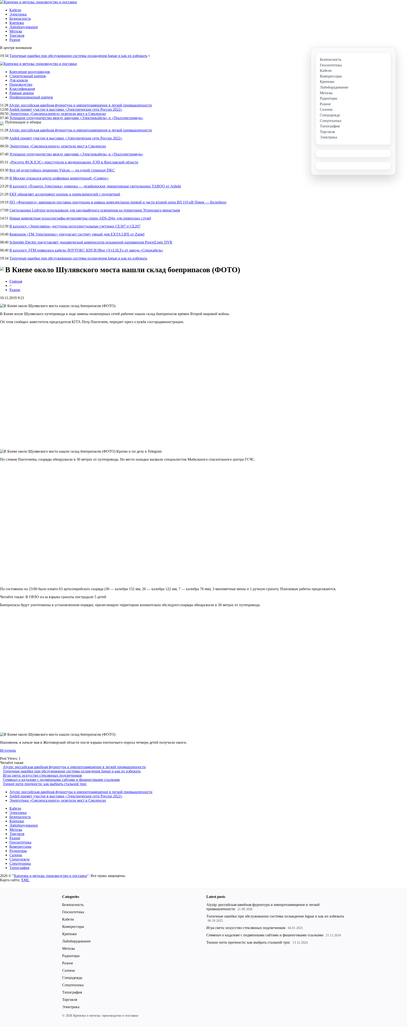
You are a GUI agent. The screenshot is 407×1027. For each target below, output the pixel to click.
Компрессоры (20, 846)
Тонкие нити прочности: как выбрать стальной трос (45, 784)
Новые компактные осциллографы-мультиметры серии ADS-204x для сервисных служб (80, 218)
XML (25, 880)
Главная (15, 281)
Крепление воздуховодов (29, 72)
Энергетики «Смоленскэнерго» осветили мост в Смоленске (57, 114)
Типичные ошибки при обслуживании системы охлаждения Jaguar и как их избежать (78, 56)
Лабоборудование (23, 27)
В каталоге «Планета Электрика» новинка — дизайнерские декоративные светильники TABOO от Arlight (95, 186)
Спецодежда (19, 859)
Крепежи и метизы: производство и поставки (50, 876)
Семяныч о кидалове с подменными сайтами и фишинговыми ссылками (61, 780)
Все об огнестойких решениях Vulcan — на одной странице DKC (62, 170)
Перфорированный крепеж (31, 97)
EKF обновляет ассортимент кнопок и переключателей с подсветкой (64, 194)
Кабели (15, 10)
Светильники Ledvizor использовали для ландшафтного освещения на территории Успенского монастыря (94, 210)
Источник (8, 750)
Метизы (15, 31)
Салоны (15, 855)
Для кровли (18, 80)
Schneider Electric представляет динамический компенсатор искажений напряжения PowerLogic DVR (90, 242)
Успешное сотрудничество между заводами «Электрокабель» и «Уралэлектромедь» (76, 118)
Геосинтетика (20, 842)
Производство (20, 84)
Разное (14, 40)
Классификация (22, 89)
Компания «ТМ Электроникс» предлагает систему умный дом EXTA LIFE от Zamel (76, 234)
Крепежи (16, 23)
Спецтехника (20, 863)
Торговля (16, 35)
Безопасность (20, 18)
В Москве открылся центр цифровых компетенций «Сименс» (59, 178)
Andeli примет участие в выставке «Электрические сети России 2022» (65, 109)
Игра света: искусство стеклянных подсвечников (42, 775)
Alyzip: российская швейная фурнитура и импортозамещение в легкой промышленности (80, 105)
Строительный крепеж (27, 76)
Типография (19, 868)
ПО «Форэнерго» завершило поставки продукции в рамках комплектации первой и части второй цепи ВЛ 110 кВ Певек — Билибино (117, 202)
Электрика (18, 14)
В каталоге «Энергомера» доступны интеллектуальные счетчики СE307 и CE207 (74, 226)
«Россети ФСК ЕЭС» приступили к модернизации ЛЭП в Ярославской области (73, 162)
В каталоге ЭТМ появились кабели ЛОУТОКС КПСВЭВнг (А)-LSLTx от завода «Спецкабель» (86, 250)
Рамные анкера (21, 93)
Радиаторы (18, 851)
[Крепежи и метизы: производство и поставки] (38, 2)
